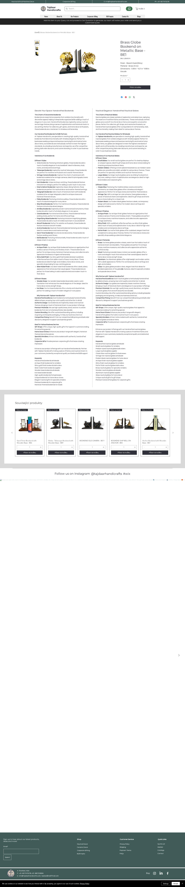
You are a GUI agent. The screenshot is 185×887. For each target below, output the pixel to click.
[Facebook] (167, 873)
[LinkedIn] (161, 873)
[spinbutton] (125, 80)
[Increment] (128, 80)
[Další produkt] (173, 432)
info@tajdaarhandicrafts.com (30, 876)
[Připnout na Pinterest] (126, 97)
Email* (5, 846)
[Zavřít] (182, 883)
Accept (175, 884)
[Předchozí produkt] (12, 432)
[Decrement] (122, 80)
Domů (37, 32)
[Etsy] (148, 873)
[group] (92, 433)
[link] (140, 8)
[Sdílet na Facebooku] (121, 97)
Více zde (123, 71)
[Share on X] (134, 97)
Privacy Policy (84, 884)
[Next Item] (179, 655)
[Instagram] (154, 873)
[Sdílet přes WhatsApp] (130, 97)
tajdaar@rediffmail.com (50, 876)
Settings (166, 884)
